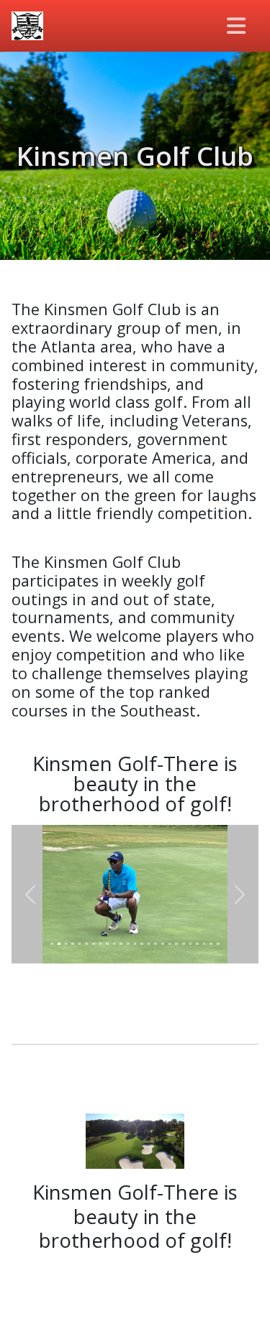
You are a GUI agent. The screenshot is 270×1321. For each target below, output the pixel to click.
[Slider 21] (190, 943)
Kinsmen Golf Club (135, 156)
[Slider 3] (66, 943)
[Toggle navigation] (237, 25)
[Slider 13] (135, 943)
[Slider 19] (176, 943)
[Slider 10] (114, 943)
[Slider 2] (59, 943)
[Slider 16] (155, 943)
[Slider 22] (197, 943)
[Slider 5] (79, 943)
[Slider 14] (141, 943)
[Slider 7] (93, 943)
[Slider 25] (218, 943)
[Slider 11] (121, 943)
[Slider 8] (100, 943)
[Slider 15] (149, 943)
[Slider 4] (72, 943)
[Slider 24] (211, 943)
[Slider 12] (128, 943)
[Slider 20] (183, 943)
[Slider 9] (107, 943)
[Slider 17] (162, 943)
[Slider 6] (86, 943)
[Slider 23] (204, 943)
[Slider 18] (169, 943)
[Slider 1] (51, 943)
